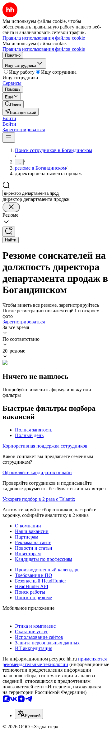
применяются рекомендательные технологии (54, 661)
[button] (9, 118)
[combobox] (31, 193)
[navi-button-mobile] (8, 137)
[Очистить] (11, 207)
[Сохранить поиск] (8, 232)
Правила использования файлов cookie (43, 49)
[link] (13, 104)
